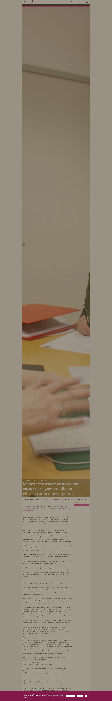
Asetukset (79, 696)
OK (86, 696)
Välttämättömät (70, 696)
